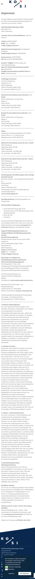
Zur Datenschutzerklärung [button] (12, 564)
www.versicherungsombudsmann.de (21, 280)
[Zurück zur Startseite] (17, 4)
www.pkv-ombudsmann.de (24, 291)
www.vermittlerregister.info (9, 194)
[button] (2, 4)
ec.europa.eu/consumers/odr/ (14, 514)
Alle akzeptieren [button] (24, 573)
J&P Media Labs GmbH (23, 520)
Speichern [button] (11, 573)
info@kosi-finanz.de (12, 45)
